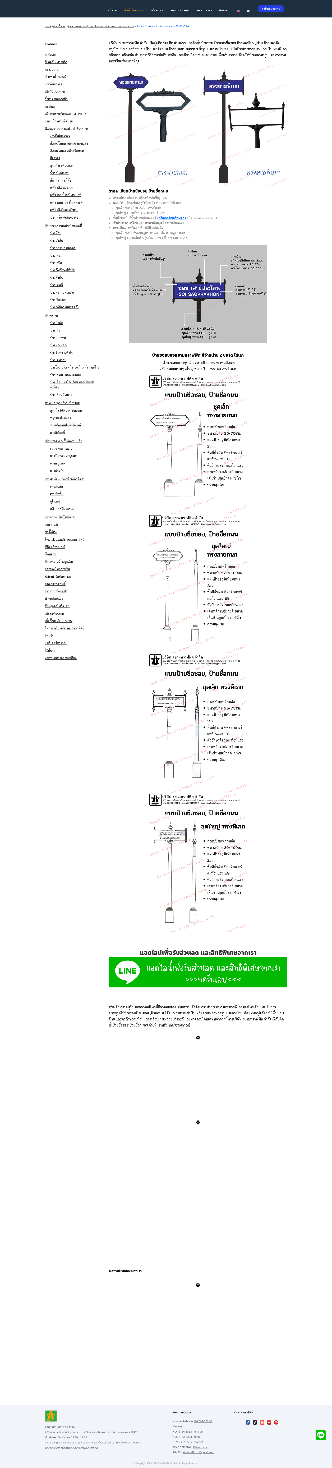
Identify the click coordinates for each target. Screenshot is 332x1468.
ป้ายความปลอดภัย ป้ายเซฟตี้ (63, 226)
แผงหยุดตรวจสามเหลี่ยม (61, 658)
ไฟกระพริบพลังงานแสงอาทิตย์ (64, 628)
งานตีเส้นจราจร (60, 136)
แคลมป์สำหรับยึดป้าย (59, 121)
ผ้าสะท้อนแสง (54, 599)
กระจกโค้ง (51, 525)
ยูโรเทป (55, 501)
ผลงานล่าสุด (204, 10)
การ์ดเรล (50, 55)
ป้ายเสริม (56, 263)
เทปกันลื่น (56, 486)
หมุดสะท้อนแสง (60, 418)
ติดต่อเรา (224, 10)
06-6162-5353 (183, 1437)
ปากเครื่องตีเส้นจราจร (64, 217)
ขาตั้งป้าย (51, 532)
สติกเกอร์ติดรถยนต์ (62, 509)
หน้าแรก (112, 10)
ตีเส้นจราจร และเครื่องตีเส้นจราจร (67, 129)
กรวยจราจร (52, 69)
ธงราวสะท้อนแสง (56, 591)
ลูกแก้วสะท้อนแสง (61, 165)
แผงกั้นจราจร (53, 84)
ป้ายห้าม (55, 233)
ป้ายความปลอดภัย (62, 292)
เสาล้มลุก (50, 106)
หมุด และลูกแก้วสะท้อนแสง (62, 403)
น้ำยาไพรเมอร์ (59, 173)
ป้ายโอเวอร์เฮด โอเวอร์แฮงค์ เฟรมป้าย (74, 367)
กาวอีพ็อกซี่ (57, 433)
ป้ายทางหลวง (58, 345)
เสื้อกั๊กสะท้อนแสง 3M (58, 621)
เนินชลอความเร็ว (61, 448)
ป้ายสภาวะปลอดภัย (63, 248)
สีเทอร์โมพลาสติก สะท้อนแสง (69, 143)
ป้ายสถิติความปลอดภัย (64, 307)
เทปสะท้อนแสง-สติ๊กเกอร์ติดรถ (65, 479)
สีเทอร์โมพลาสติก (56, 62)
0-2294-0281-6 (203, 1421)
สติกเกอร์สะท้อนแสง (172, 218)
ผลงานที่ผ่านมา (180, 10)
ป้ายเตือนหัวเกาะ (61, 395)
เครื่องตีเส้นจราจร (61, 188)
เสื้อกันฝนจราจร (55, 92)
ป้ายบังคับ (56, 240)
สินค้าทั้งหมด (132, 10)
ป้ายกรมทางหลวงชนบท (65, 375)
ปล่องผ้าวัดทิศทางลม (58, 576)
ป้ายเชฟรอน (58, 360)
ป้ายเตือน (56, 255)
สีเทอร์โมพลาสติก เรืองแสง (67, 151)
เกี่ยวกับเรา (157, 10)
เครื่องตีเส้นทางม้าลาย (64, 210)
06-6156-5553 (183, 1432)
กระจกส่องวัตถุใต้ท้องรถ (60, 517)
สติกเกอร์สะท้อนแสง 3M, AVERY (65, 114)
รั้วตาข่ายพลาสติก (56, 99)
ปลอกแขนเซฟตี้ (55, 584)
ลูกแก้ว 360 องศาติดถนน (66, 410)
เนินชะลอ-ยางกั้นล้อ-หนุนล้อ (63, 441)
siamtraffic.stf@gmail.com (198, 1453)
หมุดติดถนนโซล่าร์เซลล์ (65, 425)
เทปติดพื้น (56, 494)
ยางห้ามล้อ (57, 471)
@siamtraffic (200, 1447)
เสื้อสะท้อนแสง (54, 613)
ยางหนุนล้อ (57, 463)
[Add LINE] (321, 1435)
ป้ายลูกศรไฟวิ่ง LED (57, 606)
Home (48, 26)
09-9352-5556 (183, 1442)
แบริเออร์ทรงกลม (56, 643)
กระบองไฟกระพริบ (57, 569)
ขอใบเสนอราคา (271, 8)
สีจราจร (55, 158)
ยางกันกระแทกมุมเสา (63, 456)
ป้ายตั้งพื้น (56, 277)
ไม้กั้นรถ (50, 650)
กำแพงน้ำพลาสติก (56, 77)
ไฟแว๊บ (49, 636)
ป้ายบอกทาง (58, 338)
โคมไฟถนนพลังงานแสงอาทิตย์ (64, 539)
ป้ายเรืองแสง (58, 300)
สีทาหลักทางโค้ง (60, 180)
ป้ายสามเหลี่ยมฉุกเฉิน (59, 562)
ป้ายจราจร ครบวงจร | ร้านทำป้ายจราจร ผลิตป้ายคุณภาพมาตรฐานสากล (101, 26)
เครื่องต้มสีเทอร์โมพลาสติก (67, 202)
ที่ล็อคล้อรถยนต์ (55, 547)
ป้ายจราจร (51, 316)
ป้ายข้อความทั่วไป (61, 353)
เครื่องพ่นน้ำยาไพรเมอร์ (65, 195)
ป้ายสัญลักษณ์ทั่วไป (62, 270)
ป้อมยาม (50, 554)
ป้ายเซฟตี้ (56, 285)
